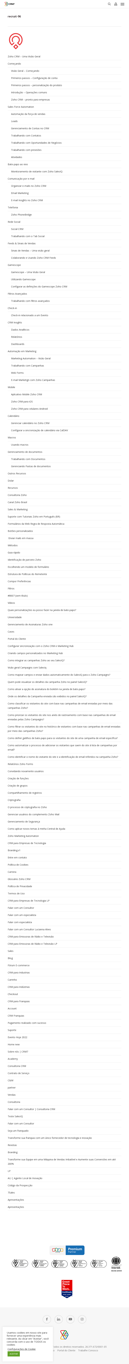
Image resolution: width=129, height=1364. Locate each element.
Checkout (13, 994)
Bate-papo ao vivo (18, 164)
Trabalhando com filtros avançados (30, 300)
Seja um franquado (18, 1130)
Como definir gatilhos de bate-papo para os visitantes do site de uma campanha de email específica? (63, 738)
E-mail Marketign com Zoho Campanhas (33, 380)
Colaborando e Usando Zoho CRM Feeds (33, 257)
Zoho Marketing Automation (23, 835)
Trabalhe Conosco (88, 1350)
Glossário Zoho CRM (19, 879)
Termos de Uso (16, 893)
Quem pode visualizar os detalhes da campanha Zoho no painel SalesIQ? (47, 682)
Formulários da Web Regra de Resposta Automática (36, 523)
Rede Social (14, 221)
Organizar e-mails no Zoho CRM (28, 185)
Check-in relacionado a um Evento (29, 315)
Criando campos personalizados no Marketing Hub (35, 653)
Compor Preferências (19, 581)
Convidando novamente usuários (26, 771)
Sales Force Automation (21, 106)
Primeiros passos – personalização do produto (36, 85)
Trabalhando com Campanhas (27, 365)
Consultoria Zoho (17, 495)
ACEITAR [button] (14, 1353)
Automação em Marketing (22, 351)
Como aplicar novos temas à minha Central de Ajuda (36, 828)
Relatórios (16, 336)
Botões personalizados (20, 531)
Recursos (13, 487)
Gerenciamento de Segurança (24, 821)
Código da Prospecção (20, 1185)
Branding (12, 1152)
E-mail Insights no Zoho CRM (27, 200)
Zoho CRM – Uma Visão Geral (24, 56)
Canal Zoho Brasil (17, 502)
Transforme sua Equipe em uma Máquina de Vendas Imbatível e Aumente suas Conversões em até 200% (62, 1161)
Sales (10, 951)
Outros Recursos (17, 473)
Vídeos (11, 602)
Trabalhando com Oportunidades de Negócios (36, 142)
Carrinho (12, 979)
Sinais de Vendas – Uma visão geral (30, 250)
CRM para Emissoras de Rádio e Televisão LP (32, 943)
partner (12, 1087)
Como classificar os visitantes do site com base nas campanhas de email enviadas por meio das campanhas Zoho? (60, 705)
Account (12, 1008)
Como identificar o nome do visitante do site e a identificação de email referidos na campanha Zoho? (63, 756)
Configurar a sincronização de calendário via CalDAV (39, 430)
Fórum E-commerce (19, 965)
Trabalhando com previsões (26, 149)
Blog (10, 958)
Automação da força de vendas (28, 114)
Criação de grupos (18, 785)
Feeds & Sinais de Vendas (22, 243)
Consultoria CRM (17, 1066)
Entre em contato (17, 857)
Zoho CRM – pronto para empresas (30, 99)
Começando (14, 63)
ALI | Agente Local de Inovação (25, 1178)
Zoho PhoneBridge (21, 214)
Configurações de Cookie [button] (22, 1348)
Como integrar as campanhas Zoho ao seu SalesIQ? (36, 660)
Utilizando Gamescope (23, 279)
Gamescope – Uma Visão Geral (28, 272)
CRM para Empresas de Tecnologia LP (29, 900)
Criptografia (14, 800)
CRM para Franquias (19, 1001)
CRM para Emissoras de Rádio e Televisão (31, 936)
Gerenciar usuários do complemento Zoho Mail (33, 814)
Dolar (11, 480)
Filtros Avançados (17, 293)
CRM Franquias (16, 1015)
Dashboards (17, 344)
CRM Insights (15, 322)
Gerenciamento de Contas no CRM (30, 128)
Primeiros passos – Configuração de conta (34, 78)
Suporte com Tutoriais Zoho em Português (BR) (34, 516)
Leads (14, 121)
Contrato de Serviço (18, 1073)
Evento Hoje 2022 (17, 1037)
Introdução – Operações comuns (29, 92)
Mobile (11, 387)
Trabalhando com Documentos (28, 459)
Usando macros (19, 444)
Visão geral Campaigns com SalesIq (27, 667)
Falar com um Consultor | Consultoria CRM (31, 1109)
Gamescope (14, 265)
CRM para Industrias (19, 972)
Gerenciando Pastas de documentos (31, 466)
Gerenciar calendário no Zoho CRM (30, 423)
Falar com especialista (20, 922)
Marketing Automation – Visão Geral (31, 358)
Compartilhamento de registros (25, 792)
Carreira (12, 871)
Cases (11, 631)
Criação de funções (18, 778)
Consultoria (14, 1102)
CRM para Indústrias (19, 986)
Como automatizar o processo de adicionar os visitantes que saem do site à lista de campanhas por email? (62, 747)
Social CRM (17, 229)
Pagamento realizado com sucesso (27, 1022)
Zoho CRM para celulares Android (29, 408)
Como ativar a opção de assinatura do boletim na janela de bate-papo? (46, 689)
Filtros (11, 588)
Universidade (15, 617)
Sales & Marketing (18, 509)
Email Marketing (20, 193)
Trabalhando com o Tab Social (28, 236)
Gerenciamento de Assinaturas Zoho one (30, 624)
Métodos (13, 545)
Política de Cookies (18, 864)
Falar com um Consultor (21, 907)
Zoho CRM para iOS (22, 401)
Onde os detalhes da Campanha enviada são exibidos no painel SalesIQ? (47, 696)
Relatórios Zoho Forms (20, 764)
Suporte (12, 1030)
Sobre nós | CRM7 (18, 1051)
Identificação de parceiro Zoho (24, 559)
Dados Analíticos (20, 329)
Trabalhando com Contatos (26, 135)
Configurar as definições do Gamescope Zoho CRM (39, 286)
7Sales (11, 1192)
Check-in (12, 308)
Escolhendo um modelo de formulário (28, 566)
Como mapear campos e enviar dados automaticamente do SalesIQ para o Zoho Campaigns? (59, 674)
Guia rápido (14, 552)
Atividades (16, 157)
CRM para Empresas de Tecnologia (27, 843)
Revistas (12, 1145)
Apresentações (16, 1199)
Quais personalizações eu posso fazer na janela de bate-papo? (42, 610)
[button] (122, 4)
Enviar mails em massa (20, 538)
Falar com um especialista (22, 915)
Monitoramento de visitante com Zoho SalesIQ (36, 171)
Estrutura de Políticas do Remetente (27, 574)
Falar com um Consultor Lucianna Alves (29, 929)
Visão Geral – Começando (25, 70)
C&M (10, 1080)
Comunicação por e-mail (21, 178)
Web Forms (17, 372)
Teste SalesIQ (15, 1116)
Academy (13, 1058)
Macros (12, 437)
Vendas (12, 1094)
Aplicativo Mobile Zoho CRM (26, 394)
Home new (14, 1044)
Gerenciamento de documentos (25, 451)
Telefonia (13, 207)
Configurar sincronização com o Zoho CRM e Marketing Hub (41, 646)
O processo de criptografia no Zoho (27, 807)
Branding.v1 (14, 850)
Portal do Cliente (17, 638)
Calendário (13, 415)
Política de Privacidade (20, 886)
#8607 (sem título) (18, 595)
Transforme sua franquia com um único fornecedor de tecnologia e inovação (50, 1137)
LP (9, 1171)
